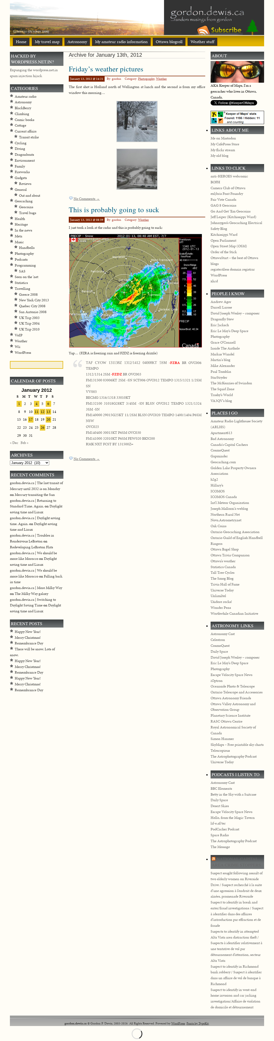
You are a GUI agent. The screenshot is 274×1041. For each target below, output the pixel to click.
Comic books (24, 119)
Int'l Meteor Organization (230, 502)
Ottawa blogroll (169, 42)
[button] (137, 121)
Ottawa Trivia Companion (230, 555)
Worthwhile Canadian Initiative (234, 613)
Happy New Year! (28, 631)
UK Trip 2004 (29, 323)
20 (48, 419)
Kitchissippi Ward (224, 234)
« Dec (14, 442)
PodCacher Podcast (225, 829)
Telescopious (220, 750)
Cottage (20, 125)
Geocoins (26, 207)
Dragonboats (24, 154)
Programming (25, 265)
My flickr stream (223, 150)
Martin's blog (220, 359)
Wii (17, 346)
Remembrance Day (29, 643)
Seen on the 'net (26, 276)
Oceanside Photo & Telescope (233, 686)
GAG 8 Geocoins (223, 205)
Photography (146, 79)
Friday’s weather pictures (106, 69)
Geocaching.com (223, 462)
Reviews (25, 183)
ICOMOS (218, 491)
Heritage (21, 224)
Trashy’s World (222, 394)
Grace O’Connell (223, 342)
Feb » (24, 442)
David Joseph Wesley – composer (235, 313)
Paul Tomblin (221, 371)
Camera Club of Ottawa (228, 188)
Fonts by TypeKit (198, 1023)
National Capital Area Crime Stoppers (236, 862)
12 (42, 411)
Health (20, 218)
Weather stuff (202, 42)
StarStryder (219, 377)
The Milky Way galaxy (31, 593)
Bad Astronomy (222, 438)
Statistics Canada (223, 566)
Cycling (20, 143)
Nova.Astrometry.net (226, 520)
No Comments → (87, 198)
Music (19, 242)
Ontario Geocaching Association (235, 531)
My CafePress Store (225, 144)
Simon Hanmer (222, 738)
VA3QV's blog (221, 400)
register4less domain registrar (233, 269)
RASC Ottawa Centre (226, 721)
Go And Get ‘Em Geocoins (230, 211)
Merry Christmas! (28, 637)
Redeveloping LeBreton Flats (31, 547)
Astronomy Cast (223, 633)
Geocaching (24, 201)
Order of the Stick (224, 251)
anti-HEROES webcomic (229, 176)
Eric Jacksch (220, 325)
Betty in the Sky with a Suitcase (233, 794)
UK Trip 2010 (29, 329)
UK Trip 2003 (29, 317)
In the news (23, 230)
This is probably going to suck (114, 209)
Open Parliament (223, 240)
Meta (18, 236)
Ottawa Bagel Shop (225, 549)
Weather (161, 79)
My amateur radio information (121, 42)
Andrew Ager (221, 301)
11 (37, 411)
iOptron (217, 680)
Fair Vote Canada (223, 199)
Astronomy (77, 42)
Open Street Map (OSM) (229, 246)
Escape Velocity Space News (231, 674)
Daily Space (219, 651)
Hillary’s (217, 485)
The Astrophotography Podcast (234, 756)
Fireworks (22, 171)
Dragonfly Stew (222, 319)
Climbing (22, 113)
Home (21, 42)
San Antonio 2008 (33, 311)
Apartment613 (221, 432)
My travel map (47, 42)
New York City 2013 (34, 300)
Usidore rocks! (221, 601)
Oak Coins (218, 526)
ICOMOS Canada (224, 496)
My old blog (220, 155)
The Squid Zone (222, 389)
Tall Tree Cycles (222, 572)
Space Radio (220, 835)
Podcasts (21, 259)
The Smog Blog (222, 578)
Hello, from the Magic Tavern (233, 817)
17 (31, 419)
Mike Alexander (223, 365)
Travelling (22, 288)
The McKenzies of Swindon (231, 383)
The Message (220, 846)
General (21, 189)
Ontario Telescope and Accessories (236, 692)
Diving (20, 148)
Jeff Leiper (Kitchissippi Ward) (233, 216)
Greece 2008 (28, 294)
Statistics (21, 282)
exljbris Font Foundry (227, 193)
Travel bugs (27, 212)
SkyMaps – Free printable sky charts (237, 744)
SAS (22, 271)
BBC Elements (221, 788)
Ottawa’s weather (223, 561)
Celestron (218, 639)
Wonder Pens (221, 607)
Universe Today (222, 590)
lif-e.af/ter (218, 823)
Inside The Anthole (225, 348)
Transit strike (29, 137)
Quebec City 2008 (32, 306)
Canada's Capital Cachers (229, 444)
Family (20, 166)
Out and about (29, 195)
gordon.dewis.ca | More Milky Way (36, 587)
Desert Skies (220, 805)
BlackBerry (23, 108)
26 (42, 427)
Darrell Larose (221, 307)
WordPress (23, 352)
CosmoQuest (220, 450)
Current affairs (25, 131)
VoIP (18, 335)
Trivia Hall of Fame (225, 584)
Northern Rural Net (225, 514)
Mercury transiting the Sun (35, 494)
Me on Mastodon (223, 138)
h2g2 (214, 479)
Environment (25, 160)
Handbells (27, 247)
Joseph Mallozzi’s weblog (229, 508)
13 (48, 411)
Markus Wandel (222, 354)
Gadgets (21, 177)
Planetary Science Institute (230, 715)
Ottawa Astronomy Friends (231, 698)
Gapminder (219, 456)
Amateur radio (25, 96)
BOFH (215, 182)
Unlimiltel (218, 595)
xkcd (214, 281)
